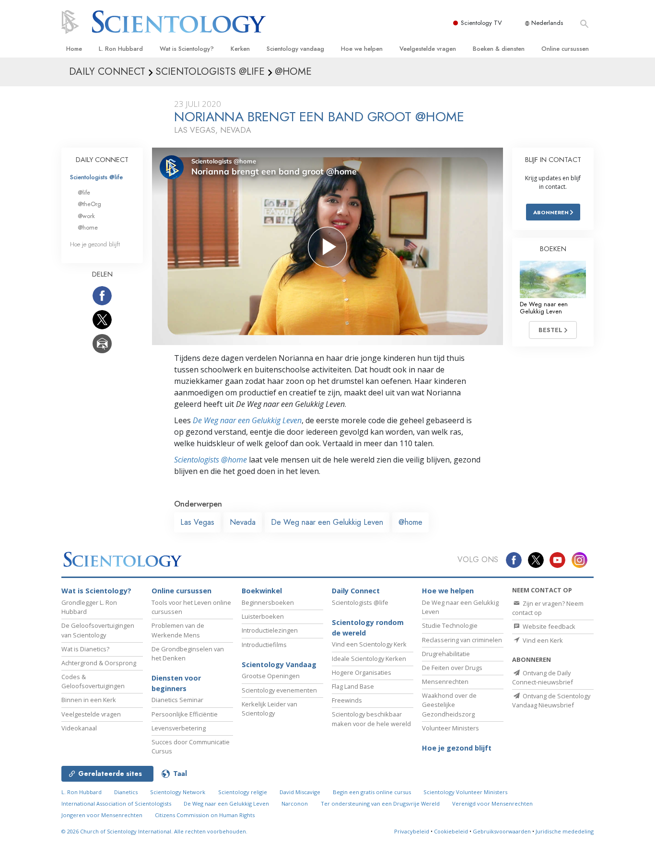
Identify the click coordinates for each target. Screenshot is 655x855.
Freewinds (347, 700)
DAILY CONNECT (102, 159)
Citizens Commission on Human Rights (205, 815)
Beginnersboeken (268, 602)
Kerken (240, 48)
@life (84, 192)
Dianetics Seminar (177, 699)
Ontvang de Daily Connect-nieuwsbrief (542, 677)
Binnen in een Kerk (88, 699)
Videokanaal (79, 728)
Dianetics (126, 792)
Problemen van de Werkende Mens (178, 630)
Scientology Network (177, 792)
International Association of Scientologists (116, 803)
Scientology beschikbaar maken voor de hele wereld (371, 719)
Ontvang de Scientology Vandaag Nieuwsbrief (551, 700)
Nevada (243, 522)
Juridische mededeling (565, 831)
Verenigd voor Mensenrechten (492, 803)
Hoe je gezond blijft (95, 244)
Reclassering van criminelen (462, 639)
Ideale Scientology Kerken (369, 658)
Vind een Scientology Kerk (369, 644)
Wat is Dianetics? (85, 649)
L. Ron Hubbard (121, 48)
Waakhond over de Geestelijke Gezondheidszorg (449, 704)
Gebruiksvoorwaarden (502, 831)
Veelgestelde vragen (427, 48)
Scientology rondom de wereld (368, 627)
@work (86, 215)
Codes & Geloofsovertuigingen (93, 681)
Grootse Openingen (271, 675)
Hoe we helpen (362, 48)
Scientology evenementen (279, 690)
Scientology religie (242, 792)
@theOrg (89, 203)
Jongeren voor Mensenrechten (101, 815)
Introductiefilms (264, 644)
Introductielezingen (270, 630)
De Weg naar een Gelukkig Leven (247, 420)
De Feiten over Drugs (452, 667)
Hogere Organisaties (361, 672)
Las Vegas (197, 522)
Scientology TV (481, 22)
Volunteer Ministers (450, 728)
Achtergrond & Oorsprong (98, 663)
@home (410, 522)
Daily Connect (356, 590)
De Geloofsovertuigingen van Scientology (97, 630)
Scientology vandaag (295, 48)
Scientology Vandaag (279, 664)
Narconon (294, 803)
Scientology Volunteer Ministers (465, 792)
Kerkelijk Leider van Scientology (269, 708)
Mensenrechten (445, 681)
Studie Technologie (450, 625)
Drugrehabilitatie (446, 653)
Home (74, 48)
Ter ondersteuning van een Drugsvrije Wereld (380, 803)
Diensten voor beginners (176, 683)
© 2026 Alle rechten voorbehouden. (154, 831)
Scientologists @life (96, 177)
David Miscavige (300, 792)
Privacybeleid (411, 831)
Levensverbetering (179, 728)
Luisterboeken (263, 616)
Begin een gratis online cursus (372, 792)
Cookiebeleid (451, 831)
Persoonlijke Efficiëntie (185, 714)
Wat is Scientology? (187, 48)
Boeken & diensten (499, 48)
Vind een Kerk (542, 640)
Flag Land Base (353, 686)
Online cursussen (565, 48)
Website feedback (548, 626)
